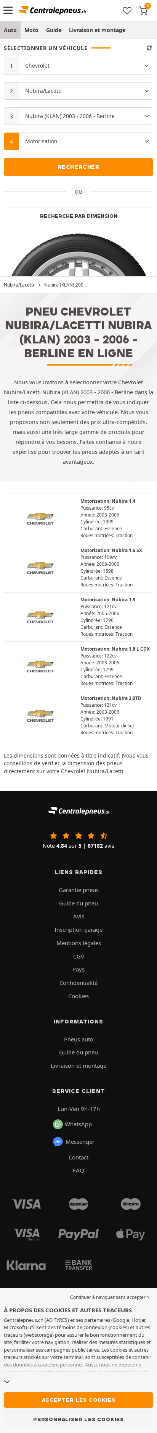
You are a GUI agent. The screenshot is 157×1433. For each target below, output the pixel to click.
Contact (78, 1157)
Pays (78, 969)
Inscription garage (78, 929)
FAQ (78, 1170)
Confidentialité (78, 982)
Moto (31, 30)
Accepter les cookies (78, 1400)
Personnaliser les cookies (78, 1419)
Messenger (80, 1141)
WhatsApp (78, 1124)
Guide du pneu (78, 903)
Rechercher (78, 167)
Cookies (78, 996)
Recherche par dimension (78, 216)
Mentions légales (78, 943)
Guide (53, 30)
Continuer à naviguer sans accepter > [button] (109, 1297)
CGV (78, 956)
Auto (10, 30)
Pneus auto (78, 1039)
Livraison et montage (97, 30)
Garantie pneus (79, 890)
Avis (78, 916)
